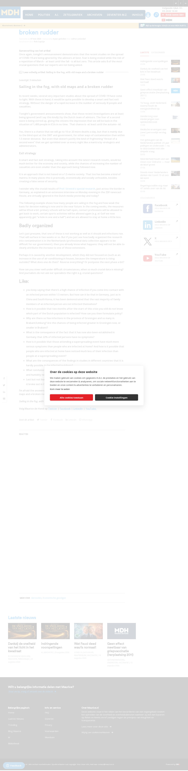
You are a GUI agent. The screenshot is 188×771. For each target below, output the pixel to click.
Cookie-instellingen (116, 397)
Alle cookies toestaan (71, 397)
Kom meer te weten (60, 389)
